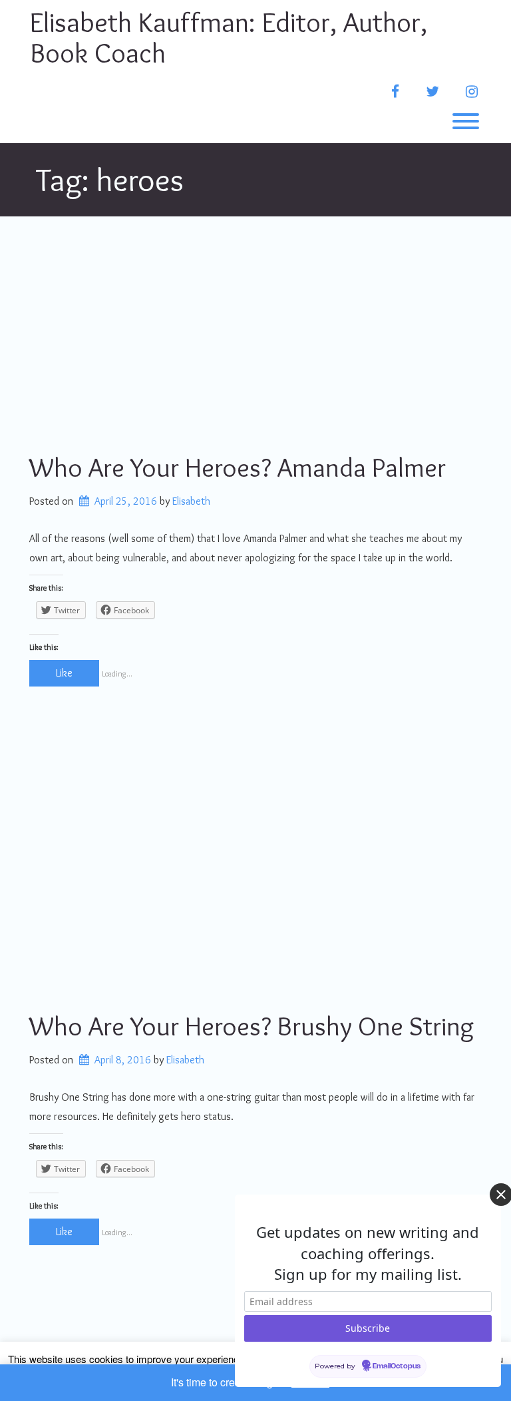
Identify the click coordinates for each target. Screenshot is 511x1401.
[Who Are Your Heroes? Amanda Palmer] (255, 332)
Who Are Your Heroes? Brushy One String (251, 1025)
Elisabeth (191, 501)
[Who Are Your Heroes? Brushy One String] (255, 891)
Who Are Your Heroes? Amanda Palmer (237, 467)
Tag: (110, 179)
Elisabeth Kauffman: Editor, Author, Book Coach (228, 37)
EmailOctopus (397, 1366)
